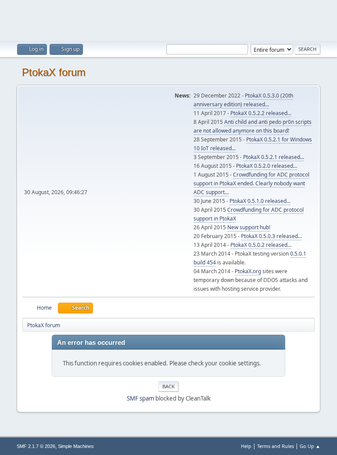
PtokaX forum (54, 72)
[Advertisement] (168, 20)
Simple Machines (76, 446)
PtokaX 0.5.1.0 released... (259, 201)
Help (246, 446)
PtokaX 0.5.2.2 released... (260, 113)
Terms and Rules (275, 446)
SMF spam (140, 398)
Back (168, 386)
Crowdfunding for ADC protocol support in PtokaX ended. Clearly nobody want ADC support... (251, 183)
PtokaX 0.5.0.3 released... (271, 236)
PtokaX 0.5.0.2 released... (260, 245)
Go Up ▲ (310, 446)
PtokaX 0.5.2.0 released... (266, 166)
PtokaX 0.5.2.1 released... (273, 157)
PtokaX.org (248, 271)
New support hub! (248, 227)
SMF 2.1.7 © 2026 (36, 446)
